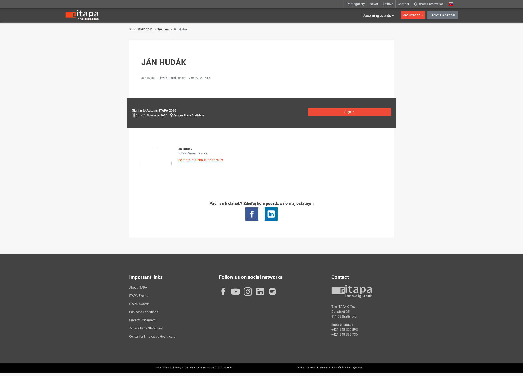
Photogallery (356, 4)
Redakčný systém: (342, 367)
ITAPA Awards (139, 304)
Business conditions (143, 312)
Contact (403, 4)
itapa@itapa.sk (342, 325)
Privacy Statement (142, 320)
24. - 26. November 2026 (151, 115)
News (374, 4)
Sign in (349, 112)
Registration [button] (411, 15)
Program (163, 29)
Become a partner (442, 15)
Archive (387, 4)
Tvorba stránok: (305, 367)
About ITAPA (138, 287)
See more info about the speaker (200, 160)
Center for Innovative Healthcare (152, 336)
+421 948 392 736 (344, 334)
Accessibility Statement (146, 328)
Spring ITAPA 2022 (141, 29)
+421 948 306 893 (344, 330)
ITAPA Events (138, 296)
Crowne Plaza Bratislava (189, 115)
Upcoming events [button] (376, 15)
